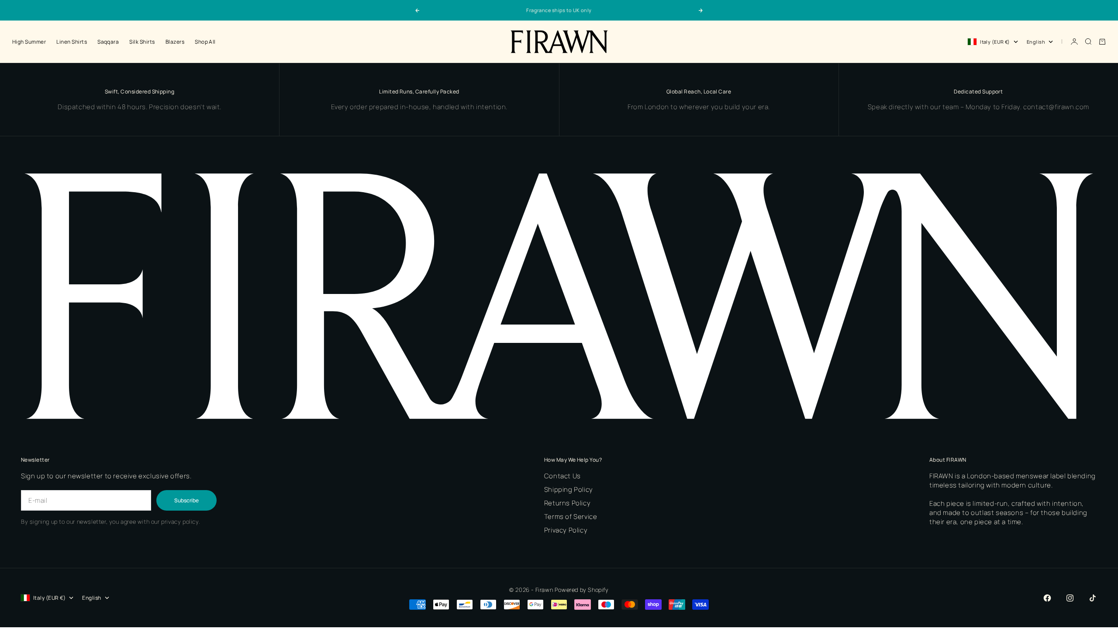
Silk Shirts (142, 41)
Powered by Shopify (582, 590)
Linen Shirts (71, 41)
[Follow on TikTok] (1092, 598)
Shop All (205, 41)
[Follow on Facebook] (1047, 598)
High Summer (29, 41)
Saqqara (108, 41)
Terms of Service (570, 516)
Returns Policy (567, 503)
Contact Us (562, 475)
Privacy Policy (565, 530)
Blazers (175, 41)
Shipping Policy (568, 489)
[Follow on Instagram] (1070, 598)
